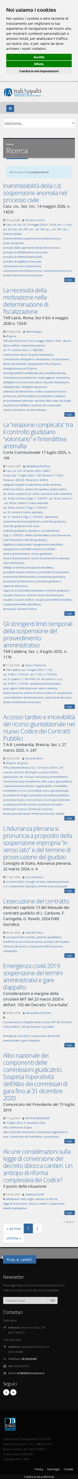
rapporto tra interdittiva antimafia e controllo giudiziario (36, 590)
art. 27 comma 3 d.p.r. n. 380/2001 (23, 350)
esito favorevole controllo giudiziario (25, 539)
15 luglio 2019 (14, 1122)
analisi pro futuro (13, 489)
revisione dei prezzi (14, 946)
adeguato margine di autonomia (22, 484)
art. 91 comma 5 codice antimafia (22, 512)
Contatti (68, 1469)
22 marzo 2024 (15, 881)
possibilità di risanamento (53, 572)
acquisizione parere (33, 345)
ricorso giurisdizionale (56, 799)
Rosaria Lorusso (35, 220)
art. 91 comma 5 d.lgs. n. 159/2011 (23, 516)
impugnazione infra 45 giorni (44, 363)
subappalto (10, 951)
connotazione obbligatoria (19, 359)
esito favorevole (61, 535)
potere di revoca (34, 692)
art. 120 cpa (26, 776)
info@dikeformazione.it (30, 1373)
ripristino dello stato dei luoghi (52, 400)
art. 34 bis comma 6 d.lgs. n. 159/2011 (25, 498)
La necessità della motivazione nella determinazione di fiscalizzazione (25, 300)
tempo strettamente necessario (22, 702)
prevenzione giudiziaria (51, 576)
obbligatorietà (11, 386)
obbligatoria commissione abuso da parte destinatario (36, 382)
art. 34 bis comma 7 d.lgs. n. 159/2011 (25, 507)
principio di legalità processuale (22, 261)
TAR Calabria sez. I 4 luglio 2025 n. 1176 (29, 669)
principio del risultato (56, 941)
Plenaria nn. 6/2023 (36, 480)
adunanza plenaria (58, 881)
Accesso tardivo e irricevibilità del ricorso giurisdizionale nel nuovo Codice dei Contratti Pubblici (39, 727)
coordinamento (50, 530)
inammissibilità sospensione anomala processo (32, 238)
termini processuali (42, 813)
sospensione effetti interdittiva (53, 599)
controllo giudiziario (54, 521)
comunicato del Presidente (26, 1136)
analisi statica (58, 489)
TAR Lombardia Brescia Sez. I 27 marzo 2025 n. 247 (33, 767)
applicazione (10, 776)
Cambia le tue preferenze (39, 1476)
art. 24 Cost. (10, 229)
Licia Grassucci (34, 877)
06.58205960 (29, 1359)
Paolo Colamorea (35, 665)
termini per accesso (15, 809)
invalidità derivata (55, 373)
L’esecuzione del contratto (36, 901)
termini (32, 804)
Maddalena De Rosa (38, 466)
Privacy (39, 1469)
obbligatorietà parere (34, 386)
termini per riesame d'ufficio (20, 609)
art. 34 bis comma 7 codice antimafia (26, 503)
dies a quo (48, 781)
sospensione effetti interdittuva (22, 604)
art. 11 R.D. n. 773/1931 (43, 674)
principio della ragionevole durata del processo (31, 247)
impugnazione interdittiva (48, 544)
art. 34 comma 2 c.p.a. (50, 679)
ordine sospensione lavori (50, 391)
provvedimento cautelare (50, 396)
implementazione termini (19, 786)
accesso (8, 772)
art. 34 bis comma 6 (15, 493)
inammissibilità (12, 233)
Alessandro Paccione (38, 1013)
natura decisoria (13, 692)
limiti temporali (28, 688)
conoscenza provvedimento (51, 776)
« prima (13, 1228)
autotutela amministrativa (45, 683)
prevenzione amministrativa (19, 576)
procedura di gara (14, 799)
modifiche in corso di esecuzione (22, 941)
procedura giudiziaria (48, 581)
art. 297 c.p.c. (60, 229)
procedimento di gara (16, 795)
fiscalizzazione (60, 359)
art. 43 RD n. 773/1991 (16, 683)
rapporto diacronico (15, 586)
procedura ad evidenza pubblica (49, 795)
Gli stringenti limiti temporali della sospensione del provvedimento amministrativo (37, 634)
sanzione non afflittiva (16, 405)
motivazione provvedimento (20, 377)
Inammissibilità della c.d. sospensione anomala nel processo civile (35, 192)
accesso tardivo (48, 772)
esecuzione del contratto (20, 937)
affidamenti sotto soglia (20, 1199)
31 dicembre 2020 (34, 1122)
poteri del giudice (13, 243)
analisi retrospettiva (37, 489)
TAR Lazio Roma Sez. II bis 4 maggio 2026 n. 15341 (32, 340)
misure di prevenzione (16, 558)
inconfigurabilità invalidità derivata (23, 373)
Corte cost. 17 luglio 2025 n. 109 (22, 475)
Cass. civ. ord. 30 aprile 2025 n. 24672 (28, 470)
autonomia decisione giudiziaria (22, 521)
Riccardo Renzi (34, 758)
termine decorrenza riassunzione (23, 275)
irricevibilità (60, 786)
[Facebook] (6, 1392)
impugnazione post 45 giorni (20, 368)
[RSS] (13, 1392)
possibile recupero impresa (20, 572)
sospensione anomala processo (22, 270)
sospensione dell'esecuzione (45, 946)
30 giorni (11, 763)
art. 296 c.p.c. (43, 229)
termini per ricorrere (40, 809)
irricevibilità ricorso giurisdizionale (47, 790)
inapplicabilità (43, 786)
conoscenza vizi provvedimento (22, 781)
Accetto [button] (39, 57)
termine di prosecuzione (52, 886)
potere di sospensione (58, 692)
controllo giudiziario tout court (21, 526)
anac (6, 1136)
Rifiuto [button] (39, 64)
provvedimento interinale (18, 400)
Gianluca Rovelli (34, 1194)
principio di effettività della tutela (22, 257)
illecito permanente (14, 363)
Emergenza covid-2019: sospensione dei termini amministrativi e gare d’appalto (33, 976)
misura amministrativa (16, 553)
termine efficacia (36, 410)
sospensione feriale (15, 804)
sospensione (51, 1136)
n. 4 (5, 886)
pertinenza (9, 396)
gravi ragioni (10, 688)
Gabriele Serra (34, 932)
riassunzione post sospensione (22, 266)
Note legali (53, 1469)
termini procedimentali (16, 813)
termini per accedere (50, 804)
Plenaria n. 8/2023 (13, 480)
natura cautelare (47, 688)
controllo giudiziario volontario (21, 530)
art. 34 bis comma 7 (61, 498)
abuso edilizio (11, 345)
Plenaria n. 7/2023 (52, 475)
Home (10, 144)
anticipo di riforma (46, 1199)
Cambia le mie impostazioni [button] (39, 71)
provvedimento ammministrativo (23, 697)
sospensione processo (57, 270)
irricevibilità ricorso (14, 790)
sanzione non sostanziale (45, 405)
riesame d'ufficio (24, 599)
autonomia (51, 516)
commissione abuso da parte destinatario (28, 354)
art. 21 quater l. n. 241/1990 (19, 679)
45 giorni (11, 336)
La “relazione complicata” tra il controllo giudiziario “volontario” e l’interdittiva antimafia (38, 435)
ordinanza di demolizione (18, 391)
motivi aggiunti (46, 377)
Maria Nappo (34, 331)
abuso (67, 340)
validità (60, 813)
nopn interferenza (13, 563)
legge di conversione (15, 1203)
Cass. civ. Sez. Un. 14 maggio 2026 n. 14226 (31, 224)
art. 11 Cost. (65, 224)
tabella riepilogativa (14, 1208)
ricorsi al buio (34, 799)
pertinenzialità (25, 396)
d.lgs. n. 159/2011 (13, 535)
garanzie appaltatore (49, 937)
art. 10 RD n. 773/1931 (16, 674)
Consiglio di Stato (35, 881)
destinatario (43, 359)
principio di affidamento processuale (25, 252)
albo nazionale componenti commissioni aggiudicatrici (35, 1132)
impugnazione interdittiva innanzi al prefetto (29, 549)
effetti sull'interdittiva (37, 535)
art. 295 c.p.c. (26, 229)
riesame (8, 599)
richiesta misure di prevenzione (44, 595)
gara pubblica (64, 781)
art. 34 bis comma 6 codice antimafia (50, 493)
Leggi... (70, 280)
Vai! (52, 1300)
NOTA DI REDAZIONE (37, 1118)
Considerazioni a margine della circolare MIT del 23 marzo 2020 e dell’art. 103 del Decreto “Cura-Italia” (37, 1024)
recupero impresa (14, 595)
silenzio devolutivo (14, 410)
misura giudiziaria (41, 553)
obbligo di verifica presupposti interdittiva (28, 567)
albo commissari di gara (17, 1127)
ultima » (13, 1238)
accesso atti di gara (25, 772)
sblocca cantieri (38, 1203)
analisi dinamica (51, 484)
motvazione (63, 377)
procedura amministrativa (18, 581)
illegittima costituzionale (17, 544)
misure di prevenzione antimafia (50, 558)
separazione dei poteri (58, 697)
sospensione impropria (23, 886)
